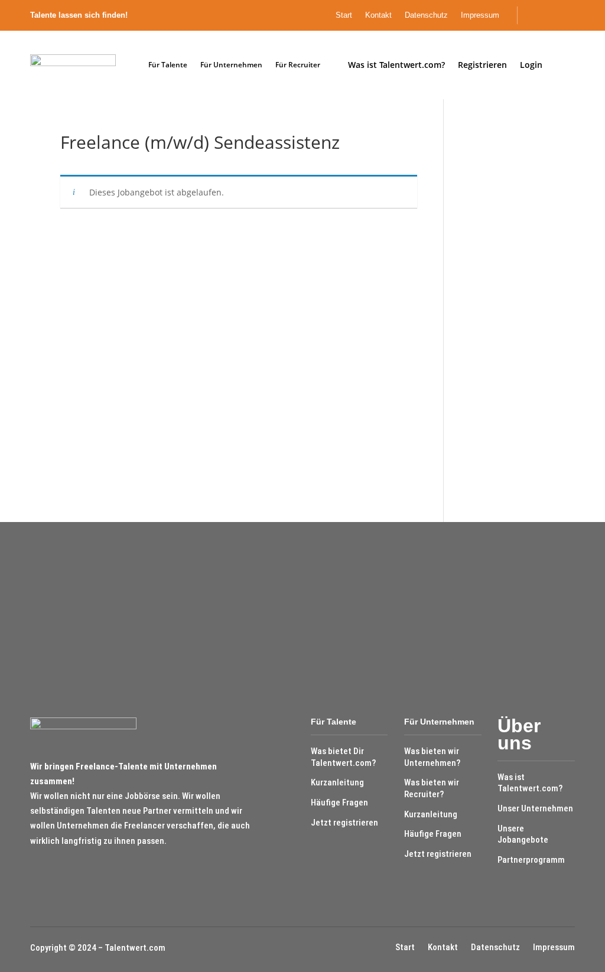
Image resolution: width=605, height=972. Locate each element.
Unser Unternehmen (535, 808)
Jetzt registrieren (344, 822)
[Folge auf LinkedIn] (572, 15)
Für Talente (167, 65)
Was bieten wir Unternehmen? (432, 757)
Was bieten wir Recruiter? (431, 788)
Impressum (480, 15)
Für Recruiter (297, 65)
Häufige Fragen (339, 802)
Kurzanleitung (337, 782)
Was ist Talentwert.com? (529, 783)
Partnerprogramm (531, 859)
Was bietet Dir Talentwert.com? (343, 757)
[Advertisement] (503, 310)
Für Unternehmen (231, 65)
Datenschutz (426, 15)
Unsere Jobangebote (522, 834)
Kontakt (378, 15)
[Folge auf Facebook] (552, 15)
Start (344, 15)
